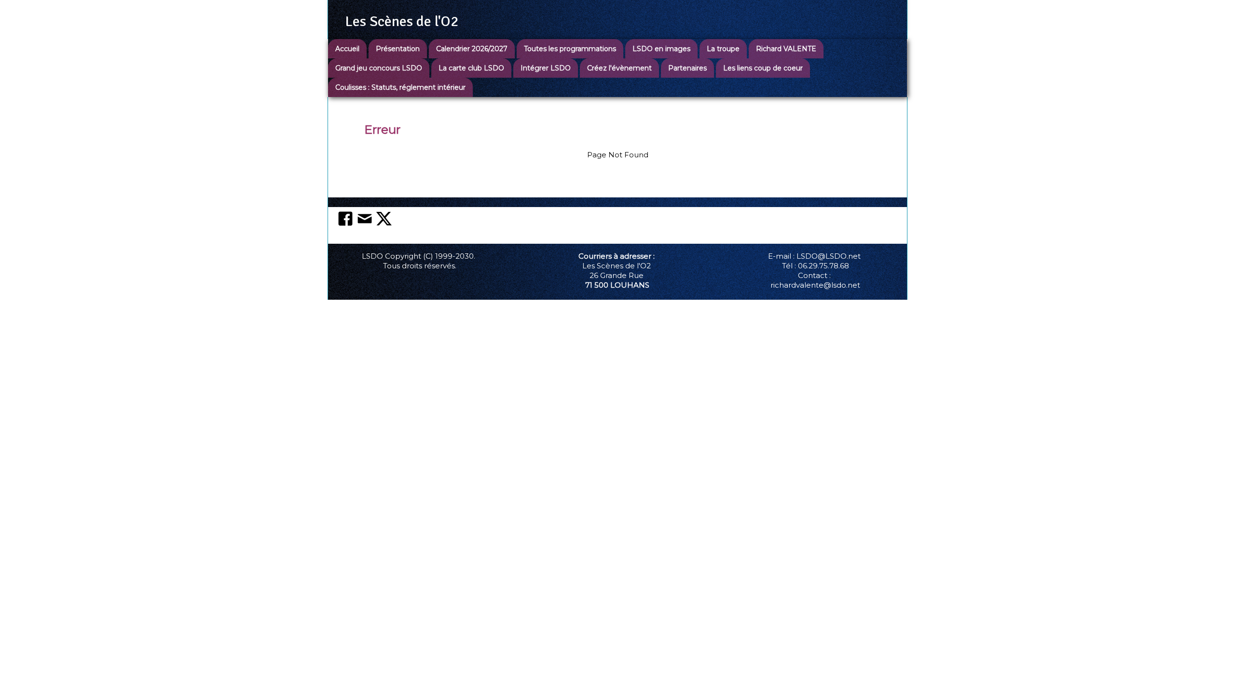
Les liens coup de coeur (763, 68)
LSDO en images (661, 48)
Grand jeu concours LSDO (378, 68)
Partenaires (687, 68)
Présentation (398, 48)
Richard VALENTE (786, 48)
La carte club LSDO (471, 68)
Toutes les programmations (570, 48)
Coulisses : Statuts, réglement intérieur (400, 87)
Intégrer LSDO (546, 68)
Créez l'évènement (619, 68)
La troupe (723, 48)
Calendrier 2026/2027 (472, 48)
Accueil (347, 48)
